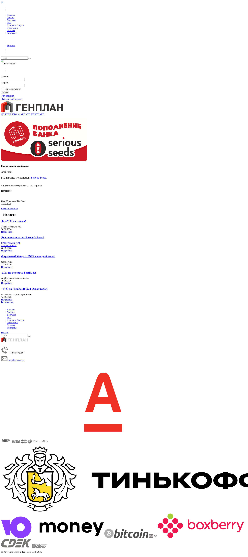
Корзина (11, 45)
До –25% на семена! (13, 221)
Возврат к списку (9, 208)
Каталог (11, 309)
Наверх (4, 332)
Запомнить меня (13, 89)
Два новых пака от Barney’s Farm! (22, 237)
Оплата (10, 17)
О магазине (12, 28)
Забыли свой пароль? (12, 99)
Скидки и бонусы (15, 25)
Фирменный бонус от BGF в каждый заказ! (28, 256)
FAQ (9, 23)
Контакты (12, 33)
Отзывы (11, 30)
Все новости (7, 302)
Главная (11, 15)
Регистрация (8, 96)
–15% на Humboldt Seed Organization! (24, 288)
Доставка (11, 20)
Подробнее (6, 232)
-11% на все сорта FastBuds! (18, 272)
